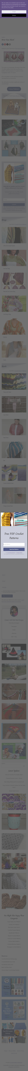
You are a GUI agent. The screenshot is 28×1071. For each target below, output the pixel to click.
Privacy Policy (19, 552)
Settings (14, 15)
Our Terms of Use (11, 552)
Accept (14, 11)
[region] (14, 9)
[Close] (25, 514)
